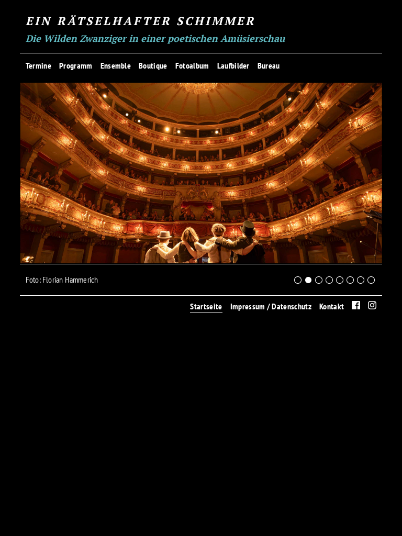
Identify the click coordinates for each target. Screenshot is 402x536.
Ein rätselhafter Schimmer (140, 20)
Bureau (269, 65)
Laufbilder (233, 65)
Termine (38, 65)
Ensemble (115, 65)
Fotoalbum (192, 65)
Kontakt (331, 306)
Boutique (153, 65)
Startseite (206, 306)
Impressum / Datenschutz (270, 306)
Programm (76, 65)
